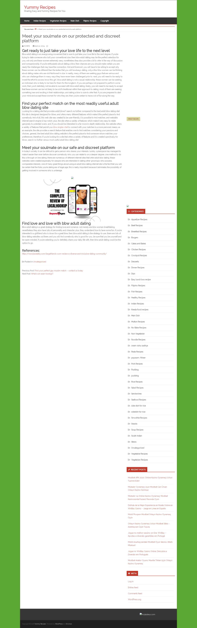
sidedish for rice (138, 412)
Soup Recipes (137, 430)
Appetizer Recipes (139, 219)
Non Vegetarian (138, 334)
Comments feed (135, 593)
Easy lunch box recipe (141, 279)
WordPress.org (134, 599)
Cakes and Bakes (138, 244)
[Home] (35, 29)
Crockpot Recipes (139, 255)
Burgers (134, 237)
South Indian (136, 436)
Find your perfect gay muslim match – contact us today (59, 271)
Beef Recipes (137, 225)
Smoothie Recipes (139, 418)
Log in (130, 581)
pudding (135, 376)
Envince (69, 624)
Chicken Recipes (138, 249)
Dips (133, 274)
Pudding (135, 370)
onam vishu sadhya (139, 346)
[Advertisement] (147, 75)
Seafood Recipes (138, 400)
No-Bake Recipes (138, 328)
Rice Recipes (137, 382)
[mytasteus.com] (147, 614)
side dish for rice (138, 406)
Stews (133, 442)
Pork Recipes (137, 364)
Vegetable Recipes (139, 454)
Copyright (105, 20)
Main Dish (74, 20)
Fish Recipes (136, 292)
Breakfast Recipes (139, 231)
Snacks (134, 424)
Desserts (135, 261)
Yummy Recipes (39, 7)
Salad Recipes (137, 388)
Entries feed (133, 587)
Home (26, 20)
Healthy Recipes (138, 298)
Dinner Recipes (137, 268)
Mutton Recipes (138, 322)
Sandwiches (136, 394)
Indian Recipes (40, 20)
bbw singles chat (60, 127)
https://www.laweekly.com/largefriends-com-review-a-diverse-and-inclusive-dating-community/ (64, 254)
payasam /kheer (138, 358)
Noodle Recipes (138, 340)
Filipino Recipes (89, 20)
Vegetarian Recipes (58, 20)
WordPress (59, 624)
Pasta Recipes (137, 352)
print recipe (133, 119)
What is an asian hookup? (42, 274)
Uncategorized (39, 262)
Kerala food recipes (139, 310)
